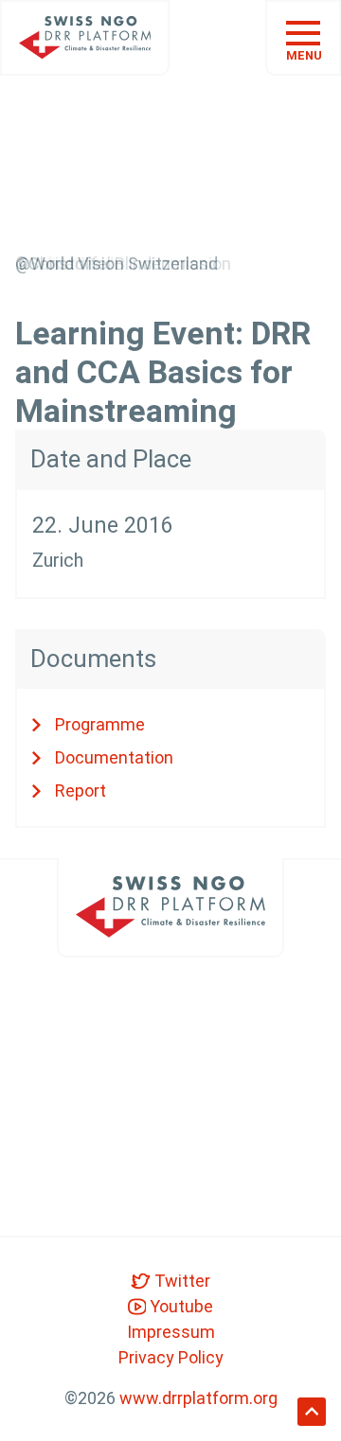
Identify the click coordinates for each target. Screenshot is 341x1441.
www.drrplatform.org (198, 1398)
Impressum (171, 1332)
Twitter (180, 1281)
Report (80, 790)
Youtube (179, 1306)
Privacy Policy (171, 1357)
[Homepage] (85, 38)
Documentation (114, 757)
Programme (100, 724)
